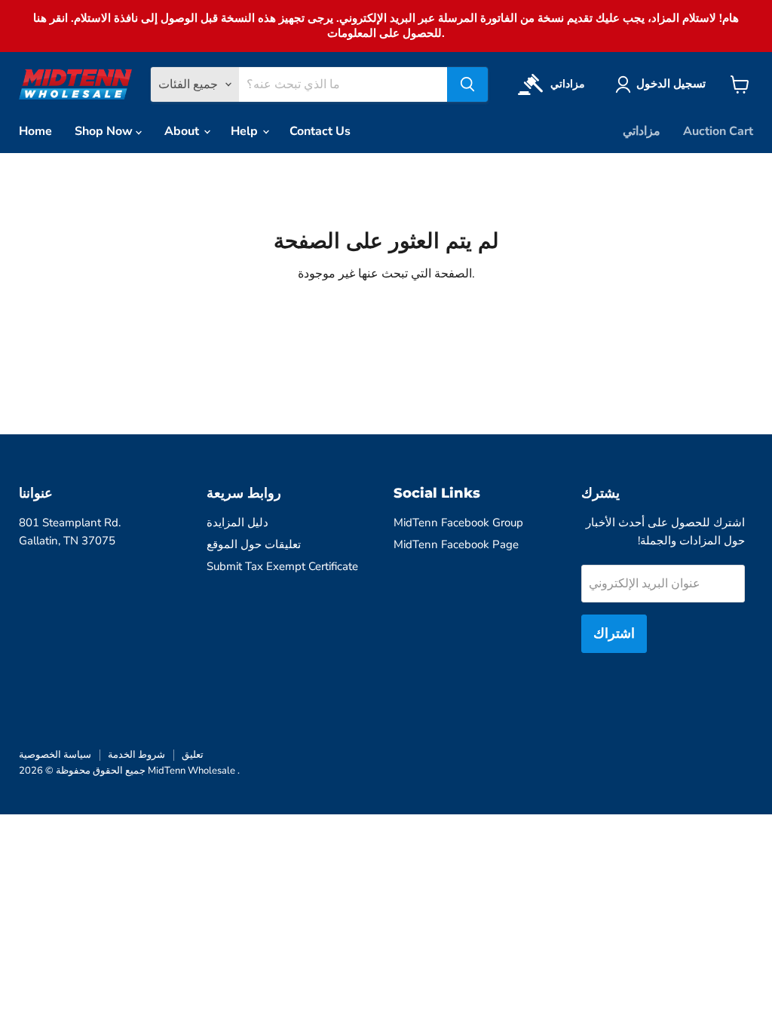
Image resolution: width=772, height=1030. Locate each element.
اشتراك (614, 633)
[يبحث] (467, 84)
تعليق (193, 755)
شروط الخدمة (136, 755)
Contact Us (320, 131)
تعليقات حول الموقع (254, 544)
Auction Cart (718, 131)
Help (246, 131)
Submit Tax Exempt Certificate (282, 566)
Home (35, 131)
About (183, 131)
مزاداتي (641, 131)
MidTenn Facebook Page (456, 544)
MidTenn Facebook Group (458, 522)
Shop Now (105, 131)
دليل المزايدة (237, 522)
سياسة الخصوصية (55, 755)
